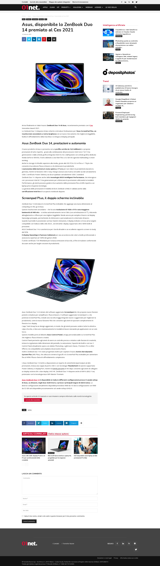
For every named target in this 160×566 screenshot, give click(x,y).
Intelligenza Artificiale (122, 94)
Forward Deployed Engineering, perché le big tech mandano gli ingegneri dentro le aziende (125, 116)
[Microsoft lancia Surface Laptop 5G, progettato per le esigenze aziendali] (60, 446)
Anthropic (119, 36)
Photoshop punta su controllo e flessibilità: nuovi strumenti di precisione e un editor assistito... (126, 44)
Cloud (52, 7)
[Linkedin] (125, 2)
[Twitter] (136, 2)
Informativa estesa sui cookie (129, 558)
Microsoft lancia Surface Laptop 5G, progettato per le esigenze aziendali (59, 458)
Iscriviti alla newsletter (38, 2)
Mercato (41, 19)
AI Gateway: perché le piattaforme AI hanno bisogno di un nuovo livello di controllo (126, 89)
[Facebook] (121, 2)
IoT (58, 7)
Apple (45, 7)
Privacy (116, 558)
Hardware (35, 19)
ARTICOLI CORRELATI (34, 433)
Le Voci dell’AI (111, 7)
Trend (106, 81)
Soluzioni (77, 7)
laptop (30, 410)
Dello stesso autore (58, 433)
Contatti (25, 2)
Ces (91, 125)
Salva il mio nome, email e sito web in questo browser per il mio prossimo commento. (54, 516)
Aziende (98, 7)
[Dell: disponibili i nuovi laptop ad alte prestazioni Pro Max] (86, 446)
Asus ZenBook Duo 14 (31, 380)
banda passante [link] (59, 368)
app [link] (59, 318)
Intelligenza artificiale (114, 25)
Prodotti (65, 7)
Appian (118, 63)
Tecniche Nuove (68, 544)
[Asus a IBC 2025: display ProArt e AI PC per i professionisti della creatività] (34, 446)
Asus (29, 16)
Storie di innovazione (80, 2)
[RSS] (129, 2)
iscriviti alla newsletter (33, 400)
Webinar (89, 7)
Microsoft (51, 453)
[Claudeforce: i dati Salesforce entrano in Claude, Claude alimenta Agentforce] (108, 32)
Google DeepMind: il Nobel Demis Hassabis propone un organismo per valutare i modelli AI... (125, 102)
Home (24, 16)
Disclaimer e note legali (104, 558)
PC (45, 19)
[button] (135, 8)
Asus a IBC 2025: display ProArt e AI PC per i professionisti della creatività (33, 458)
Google (118, 108)
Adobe (118, 49)
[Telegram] (132, 2)
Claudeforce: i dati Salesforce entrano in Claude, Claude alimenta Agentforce (126, 32)
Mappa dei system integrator (59, 2)
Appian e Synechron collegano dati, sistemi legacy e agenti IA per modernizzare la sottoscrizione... (126, 57)
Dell (76, 453)
